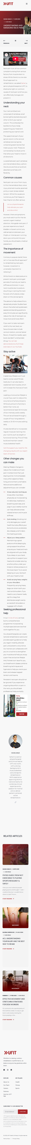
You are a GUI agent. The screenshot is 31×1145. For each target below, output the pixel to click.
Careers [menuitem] (5, 1088)
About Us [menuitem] (6, 1082)
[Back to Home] (8, 3)
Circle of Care (13, 618)
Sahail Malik (7, 19)
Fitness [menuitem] (18, 1085)
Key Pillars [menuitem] (19, 1078)
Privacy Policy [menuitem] (16, 1138)
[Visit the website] (15, 802)
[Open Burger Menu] (26, 3)
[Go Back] (15, 41)
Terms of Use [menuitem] (6, 1138)
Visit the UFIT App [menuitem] (7, 1095)
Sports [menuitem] (17, 1088)
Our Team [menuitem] (6, 1085)
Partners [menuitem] (6, 1091)
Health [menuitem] (18, 1082)
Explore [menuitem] (5, 1078)
